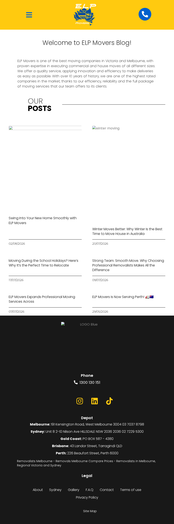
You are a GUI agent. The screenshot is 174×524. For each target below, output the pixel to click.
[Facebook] (64, 401)
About (38, 489)
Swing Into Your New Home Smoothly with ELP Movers (43, 220)
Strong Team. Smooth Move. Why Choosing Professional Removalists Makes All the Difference (128, 265)
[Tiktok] (109, 401)
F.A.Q (89, 489)
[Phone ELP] (145, 14)
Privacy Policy (87, 497)
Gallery (73, 489)
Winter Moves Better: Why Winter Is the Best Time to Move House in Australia (127, 231)
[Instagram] (79, 401)
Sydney (55, 489)
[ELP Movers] (87, 348)
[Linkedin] (94, 401)
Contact (107, 489)
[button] (29, 15)
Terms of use (130, 489)
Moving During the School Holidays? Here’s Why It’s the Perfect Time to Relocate (43, 263)
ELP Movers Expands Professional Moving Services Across (42, 299)
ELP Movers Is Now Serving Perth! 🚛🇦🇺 (123, 296)
